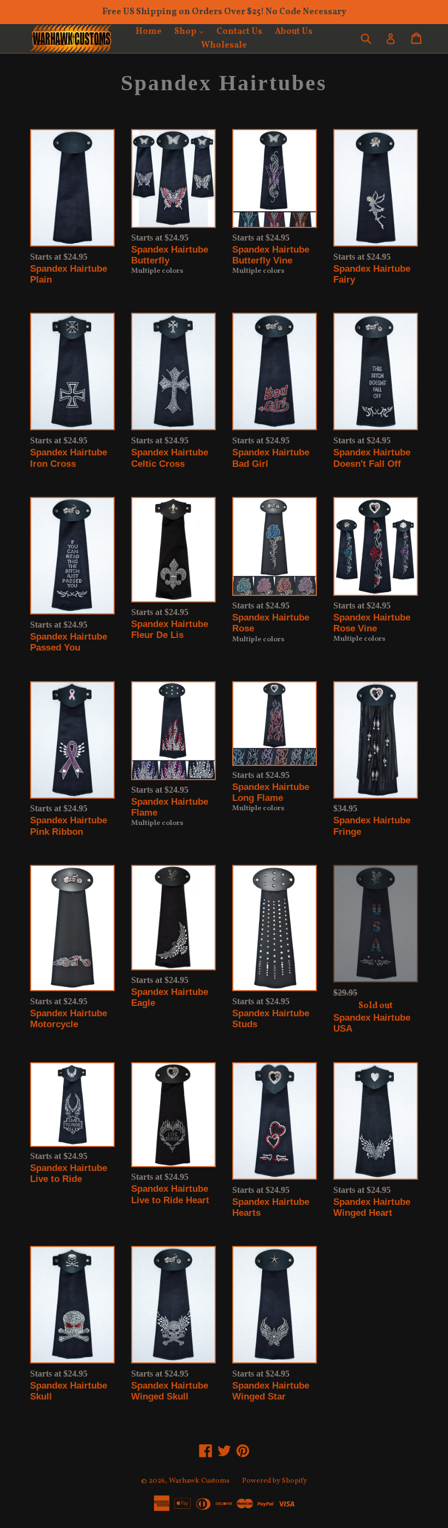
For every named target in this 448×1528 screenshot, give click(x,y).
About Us (294, 32)
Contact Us (239, 32)
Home (148, 32)
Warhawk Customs (199, 1481)
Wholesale (224, 45)
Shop (191, 31)
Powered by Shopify (274, 1481)
